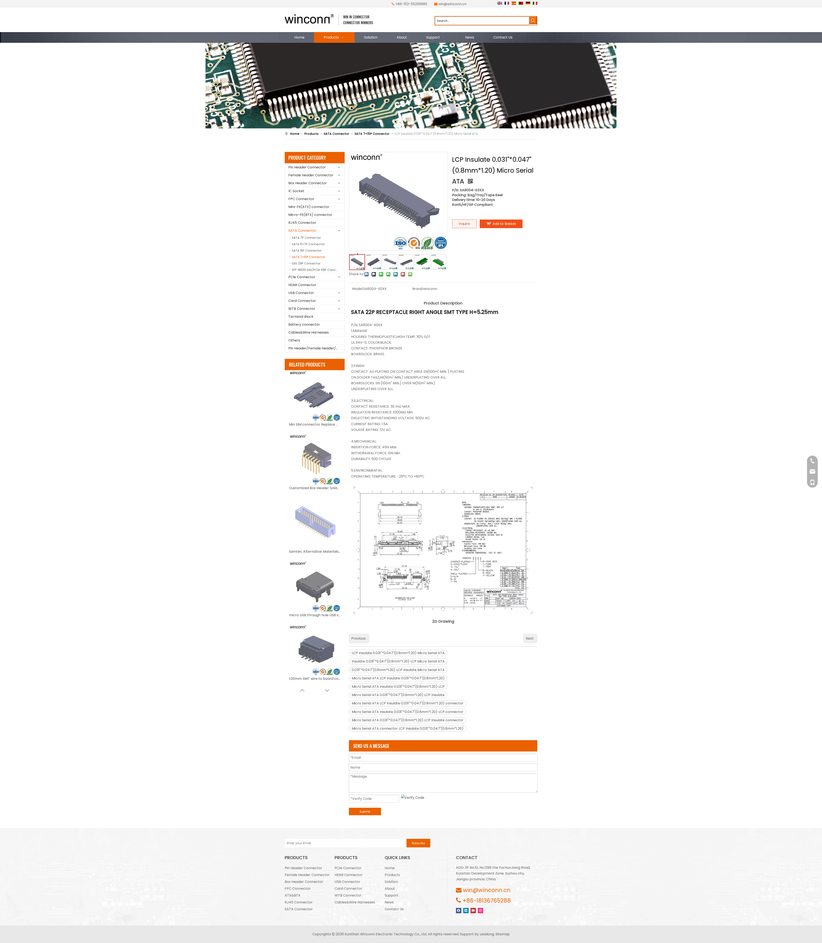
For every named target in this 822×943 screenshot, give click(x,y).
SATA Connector (302, 230)
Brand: (417, 288)
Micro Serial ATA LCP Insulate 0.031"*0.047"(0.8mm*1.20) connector (407, 703)
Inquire (464, 223)
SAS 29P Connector (306, 263)
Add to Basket (504, 223)
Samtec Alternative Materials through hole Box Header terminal (314, 551)
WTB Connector (301, 308)
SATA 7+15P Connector (308, 257)
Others (294, 340)
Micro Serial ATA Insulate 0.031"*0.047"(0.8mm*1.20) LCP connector (407, 711)
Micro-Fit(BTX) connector (310, 214)
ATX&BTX (292, 895)
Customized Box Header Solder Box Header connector (314, 488)
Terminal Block (300, 316)
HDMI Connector (302, 284)
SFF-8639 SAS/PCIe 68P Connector (318, 270)
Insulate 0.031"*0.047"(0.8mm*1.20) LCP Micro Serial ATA (398, 661)
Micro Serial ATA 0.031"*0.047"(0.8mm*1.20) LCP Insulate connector (407, 720)
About (390, 888)
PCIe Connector (301, 277)
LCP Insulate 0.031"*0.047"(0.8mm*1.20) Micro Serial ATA (398, 652)
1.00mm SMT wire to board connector (314, 678)
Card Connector (302, 300)
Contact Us (394, 909)
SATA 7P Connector (306, 238)
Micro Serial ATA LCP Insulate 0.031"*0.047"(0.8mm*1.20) (398, 678)
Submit (365, 811)
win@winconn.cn (452, 3)
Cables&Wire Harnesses (308, 332)
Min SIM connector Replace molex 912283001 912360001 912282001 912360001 (314, 424)
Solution (391, 881)
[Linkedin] (466, 910)
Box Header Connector (307, 183)
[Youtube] (473, 910)
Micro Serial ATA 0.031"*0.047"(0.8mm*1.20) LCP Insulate (398, 694)
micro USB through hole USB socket (314, 615)
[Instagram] (480, 910)
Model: (357, 288)
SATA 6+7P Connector (308, 244)
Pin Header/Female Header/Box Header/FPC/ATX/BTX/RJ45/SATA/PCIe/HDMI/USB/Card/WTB (316, 348)
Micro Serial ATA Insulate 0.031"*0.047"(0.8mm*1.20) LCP (398, 686)
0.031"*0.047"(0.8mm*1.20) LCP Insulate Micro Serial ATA (398, 669)
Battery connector (304, 324)
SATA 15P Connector (307, 250)
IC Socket (296, 191)
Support (391, 895)
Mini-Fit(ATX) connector (308, 206)
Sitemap (503, 934)
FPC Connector (301, 198)
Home (390, 868)
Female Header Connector (311, 175)
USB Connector (301, 292)
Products (392, 874)
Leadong (487, 934)
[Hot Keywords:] (533, 20)
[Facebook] (458, 910)
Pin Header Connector (307, 167)
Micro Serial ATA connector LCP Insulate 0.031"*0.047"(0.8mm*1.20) (407, 728)
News (389, 902)
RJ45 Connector (302, 222)
